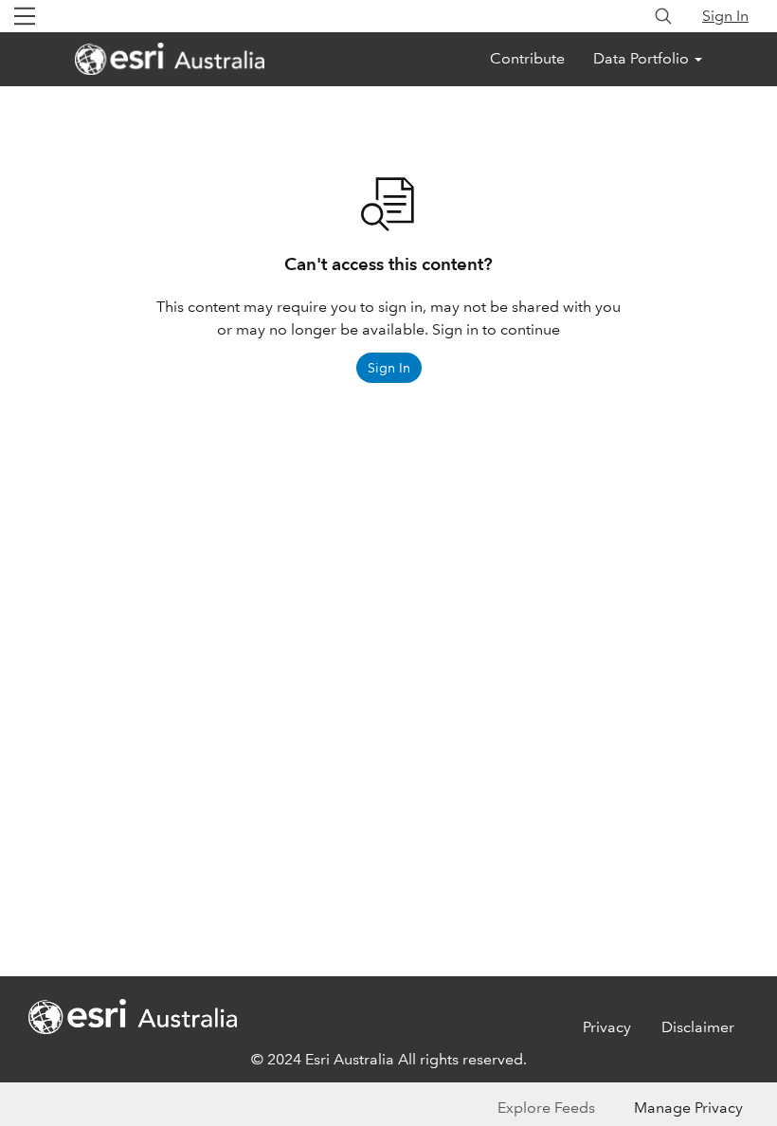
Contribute (527, 58)
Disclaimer (697, 1027)
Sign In (725, 16)
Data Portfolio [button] (643, 58)
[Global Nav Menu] (24, 16)
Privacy (607, 1027)
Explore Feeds (546, 1108)
